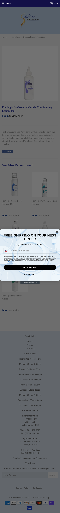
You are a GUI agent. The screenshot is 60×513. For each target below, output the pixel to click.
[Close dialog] (57, 232)
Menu (8, 3)
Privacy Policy (7, 261)
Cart (56, 3)
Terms (14, 261)
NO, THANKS (30, 274)
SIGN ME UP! (30, 267)
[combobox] (8, 251)
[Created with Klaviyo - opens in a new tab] (30, 282)
